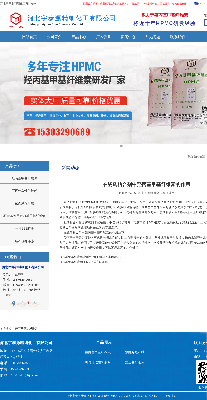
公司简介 (54, 37)
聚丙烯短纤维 (24, 203)
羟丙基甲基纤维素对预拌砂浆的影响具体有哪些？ (91, 256)
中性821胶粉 (24, 228)
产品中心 (79, 37)
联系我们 (177, 37)
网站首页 (29, 37)
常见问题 (153, 37)
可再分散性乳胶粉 (24, 191)
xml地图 (171, 395)
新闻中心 (128, 37)
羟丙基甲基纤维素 (24, 178)
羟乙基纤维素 (24, 241)
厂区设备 (103, 37)
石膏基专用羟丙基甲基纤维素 (24, 216)
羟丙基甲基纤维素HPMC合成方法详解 (84, 261)
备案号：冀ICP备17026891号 (143, 395)
